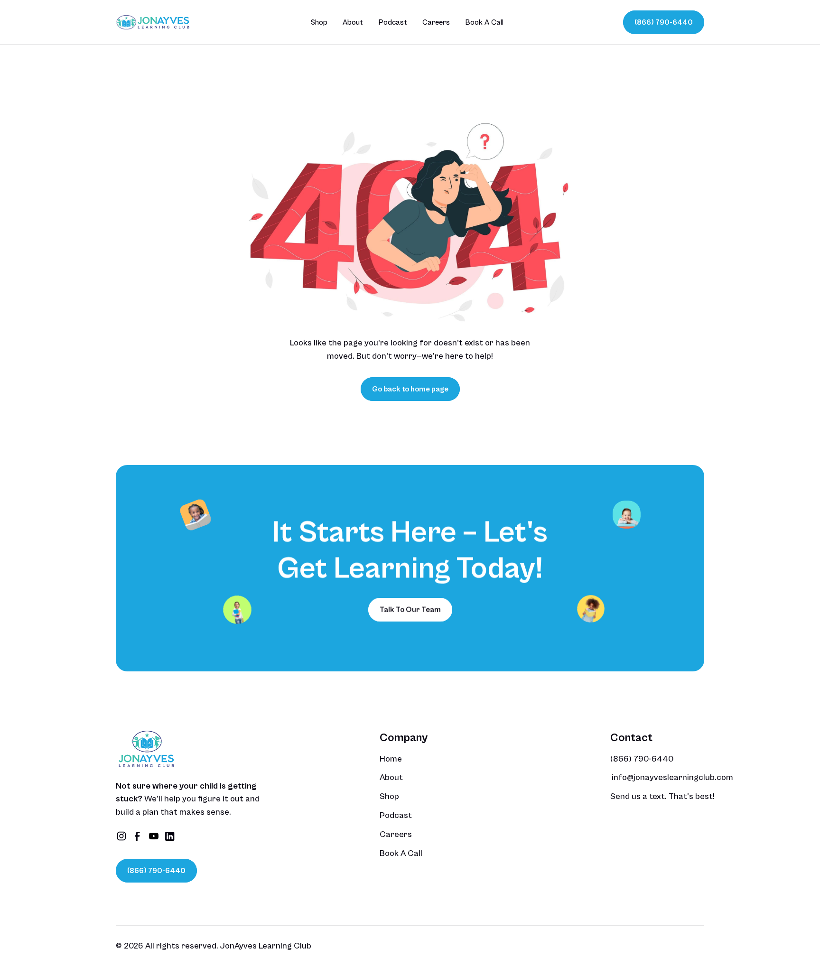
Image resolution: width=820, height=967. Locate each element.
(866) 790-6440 (641, 759)
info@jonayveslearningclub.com (672, 777)
